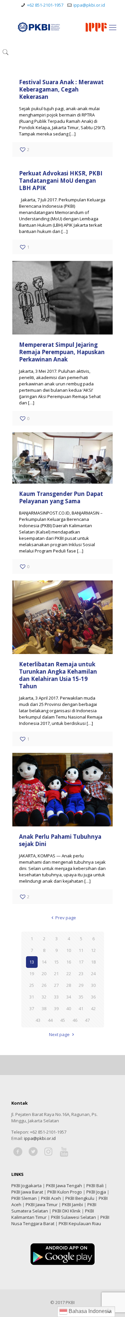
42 (93, 1008)
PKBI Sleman (24, 1198)
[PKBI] (62, 27)
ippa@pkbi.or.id (89, 5)
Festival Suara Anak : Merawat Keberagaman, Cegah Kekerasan (61, 89)
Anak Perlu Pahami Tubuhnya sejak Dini (60, 840)
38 (44, 1008)
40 (68, 1008)
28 (68, 985)
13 (31, 962)
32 (44, 997)
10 (68, 950)
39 (56, 1008)
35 (81, 997)
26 (44, 985)
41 (81, 1008)
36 (93, 997)
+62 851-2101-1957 (45, 5)
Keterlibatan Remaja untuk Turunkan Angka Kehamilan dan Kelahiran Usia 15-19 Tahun (58, 675)
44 (50, 1020)
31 (31, 997)
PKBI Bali (95, 1186)
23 (81, 974)
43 (38, 1020)
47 (87, 1020)
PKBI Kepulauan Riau (80, 1223)
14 (44, 962)
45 (62, 1020)
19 (31, 974)
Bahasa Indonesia (89, 1311)
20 (44, 974)
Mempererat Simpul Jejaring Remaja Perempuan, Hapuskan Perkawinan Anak (62, 352)
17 (81, 962)
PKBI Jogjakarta (26, 1186)
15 (56, 962)
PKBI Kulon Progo (64, 1192)
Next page (59, 1034)
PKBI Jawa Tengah (64, 1186)
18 (93, 962)
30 (93, 985)
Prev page (65, 918)
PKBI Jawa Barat (27, 1192)
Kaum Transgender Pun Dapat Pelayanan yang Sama (61, 497)
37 (31, 1008)
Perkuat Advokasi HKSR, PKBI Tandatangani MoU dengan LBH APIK (60, 180)
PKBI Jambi (72, 1204)
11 (81, 950)
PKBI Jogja (96, 1192)
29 (81, 985)
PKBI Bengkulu (79, 1198)
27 (56, 985)
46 (75, 1020)
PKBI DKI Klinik (66, 1211)
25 (31, 985)
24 (93, 974)
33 (56, 997)
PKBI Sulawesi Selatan (73, 1217)
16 (68, 962)
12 (93, 950)
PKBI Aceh (51, 1198)
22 (68, 974)
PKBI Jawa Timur (42, 1204)
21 (56, 974)
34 (68, 997)
